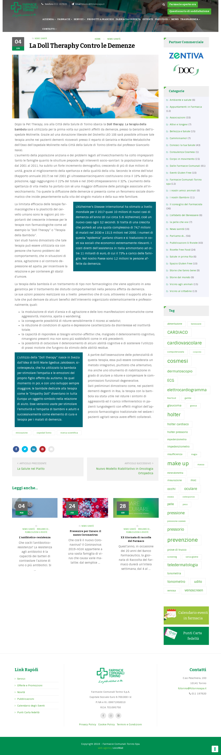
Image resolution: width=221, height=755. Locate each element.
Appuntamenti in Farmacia (186, 106)
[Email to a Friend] (51, 449)
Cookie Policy (106, 724)
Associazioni (177, 117)
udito (198, 582)
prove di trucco (176, 550)
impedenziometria (176, 439)
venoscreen (194, 590)
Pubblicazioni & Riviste (36, 532)
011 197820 (60, 4)
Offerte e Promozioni (29, 685)
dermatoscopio (180, 371)
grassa (193, 406)
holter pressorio (177, 432)
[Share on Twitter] (25, 449)
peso (185, 504)
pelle (170, 504)
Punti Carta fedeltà (28, 712)
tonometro (176, 581)
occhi (171, 489)
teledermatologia (182, 565)
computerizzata (175, 351)
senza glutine (192, 557)
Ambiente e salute (180, 99)
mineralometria (175, 472)
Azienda (48, 19)
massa (201, 464)
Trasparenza (189, 19)
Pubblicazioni (25, 698)
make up (178, 463)
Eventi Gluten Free (180, 172)
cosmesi (177, 361)
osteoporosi (188, 497)
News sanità (41, 38)
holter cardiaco (178, 424)
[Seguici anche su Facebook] (103, 716)
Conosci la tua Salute (182, 145)
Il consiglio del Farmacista (186, 204)
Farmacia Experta (128, 19)
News (175, 19)
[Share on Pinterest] (42, 449)
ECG (170, 380)
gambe (188, 398)
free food (171, 398)
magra (194, 454)
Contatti (48, 29)
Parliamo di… (177, 235)
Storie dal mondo (180, 277)
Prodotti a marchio (100, 19)
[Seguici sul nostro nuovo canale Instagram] (111, 716)
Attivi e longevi (179, 124)
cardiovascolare (184, 343)
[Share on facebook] (16, 449)
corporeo (197, 352)
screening (172, 557)
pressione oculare (176, 521)
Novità (21, 692)
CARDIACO (177, 332)
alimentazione (174, 323)
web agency (105, 747)
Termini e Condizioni (129, 724)
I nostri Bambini (179, 197)
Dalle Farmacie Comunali (185, 165)
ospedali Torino (44, 433)
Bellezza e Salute (180, 131)
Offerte (147, 19)
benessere (196, 324)
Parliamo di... (43, 529)
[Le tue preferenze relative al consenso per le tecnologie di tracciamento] (215, 749)
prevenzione (182, 540)
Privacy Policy (87, 724)
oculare (190, 488)
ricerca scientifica (69, 433)
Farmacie (64, 19)
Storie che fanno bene (183, 270)
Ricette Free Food (180, 249)
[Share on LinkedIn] (34, 449)
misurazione (174, 480)
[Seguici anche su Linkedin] (118, 716)
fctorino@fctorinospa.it (92, 4)
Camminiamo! (178, 138)
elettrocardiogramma (187, 389)
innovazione (22, 433)
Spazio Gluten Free (181, 263)
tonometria (174, 573)
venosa (171, 590)
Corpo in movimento (182, 158)
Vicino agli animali (181, 284)
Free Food (161, 19)
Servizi (79, 19)
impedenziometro (178, 446)
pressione (176, 513)
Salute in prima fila (181, 256)
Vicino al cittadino (181, 291)
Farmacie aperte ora (182, 4)
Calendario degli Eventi (31, 705)
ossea (170, 496)
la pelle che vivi (179, 222)
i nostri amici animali (183, 190)
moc (193, 480)
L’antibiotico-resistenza (35, 537)
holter (174, 415)
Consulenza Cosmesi (182, 152)
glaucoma (174, 405)
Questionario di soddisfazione (189, 11)
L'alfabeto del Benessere (184, 215)
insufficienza (174, 454)
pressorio (175, 529)
